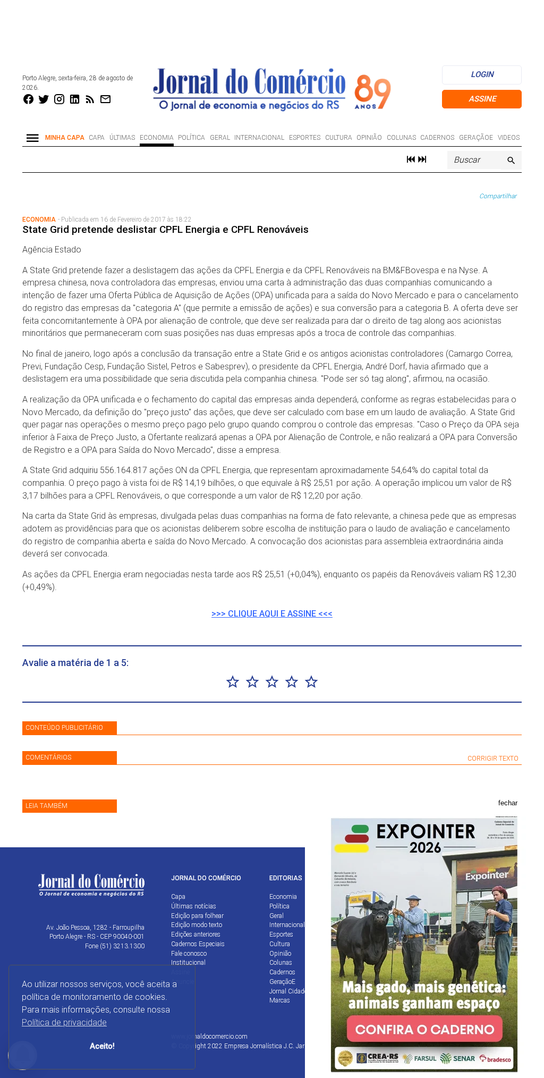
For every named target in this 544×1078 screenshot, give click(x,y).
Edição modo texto (196, 925)
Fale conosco (189, 953)
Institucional (188, 962)
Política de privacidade (64, 1022)
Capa (97, 137)
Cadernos (437, 137)
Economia (157, 137)
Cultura (338, 137)
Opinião (369, 137)
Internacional (259, 137)
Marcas (279, 1000)
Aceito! (102, 1046)
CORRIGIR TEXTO (493, 758)
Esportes (304, 137)
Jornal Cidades (289, 991)
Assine (482, 99)
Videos (509, 137)
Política (191, 137)
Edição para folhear (197, 916)
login (482, 74)
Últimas (122, 137)
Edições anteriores (195, 934)
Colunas (401, 137)
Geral (220, 137)
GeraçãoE (476, 137)
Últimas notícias (193, 906)
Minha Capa (64, 137)
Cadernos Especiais (198, 944)
